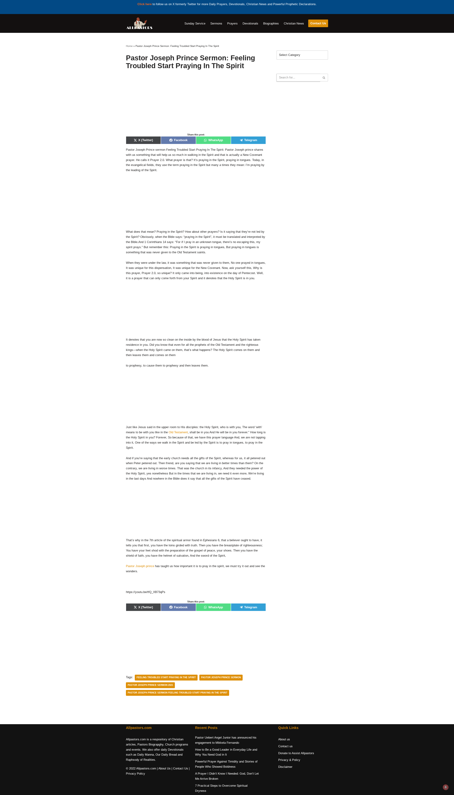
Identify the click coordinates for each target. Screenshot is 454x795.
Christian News (294, 23)
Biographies (271, 23)
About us (284, 739)
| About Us (164, 768)
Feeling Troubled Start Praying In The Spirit (166, 677)
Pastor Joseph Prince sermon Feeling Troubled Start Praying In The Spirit (177, 692)
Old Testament (178, 432)
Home (129, 46)
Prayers (232, 23)
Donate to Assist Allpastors (296, 753)
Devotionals (250, 23)
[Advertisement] (196, 105)
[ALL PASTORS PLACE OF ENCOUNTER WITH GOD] (139, 23)
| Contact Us (179, 768)
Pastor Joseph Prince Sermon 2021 (150, 685)
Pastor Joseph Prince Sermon (221, 677)
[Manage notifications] (446, 787)
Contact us (285, 746)
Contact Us (318, 23)
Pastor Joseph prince (140, 566)
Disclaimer (285, 767)
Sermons (216, 23)
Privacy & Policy (289, 760)
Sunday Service (194, 23)
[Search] (324, 77)
